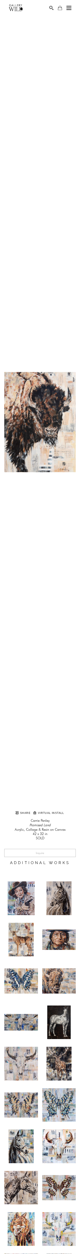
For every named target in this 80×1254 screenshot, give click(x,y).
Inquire (40, 853)
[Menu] (68, 8)
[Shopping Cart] (60, 8)
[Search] (51, 8)
